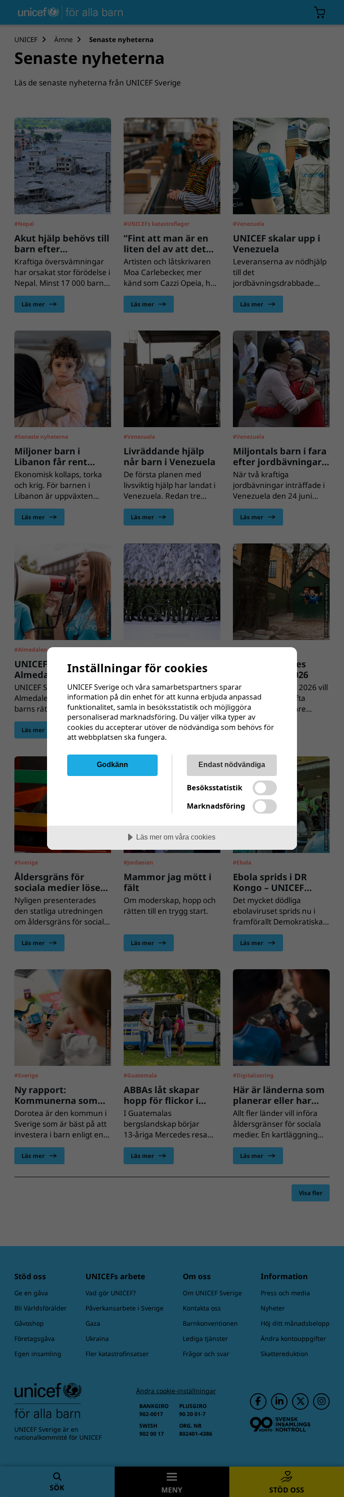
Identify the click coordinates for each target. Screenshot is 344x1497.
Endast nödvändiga (231, 764)
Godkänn (112, 764)
